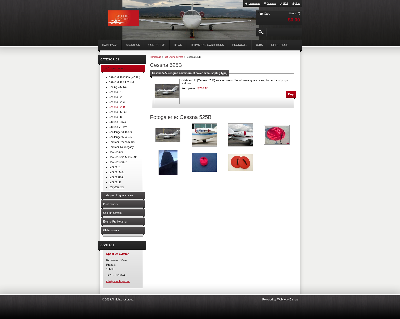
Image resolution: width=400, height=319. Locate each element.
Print (297, 3)
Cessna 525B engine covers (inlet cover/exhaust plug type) (189, 73)
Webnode (283, 299)
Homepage (155, 57)
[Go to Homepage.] (123, 19)
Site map (271, 3)
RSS (285, 3)
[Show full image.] (167, 91)
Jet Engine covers (174, 57)
